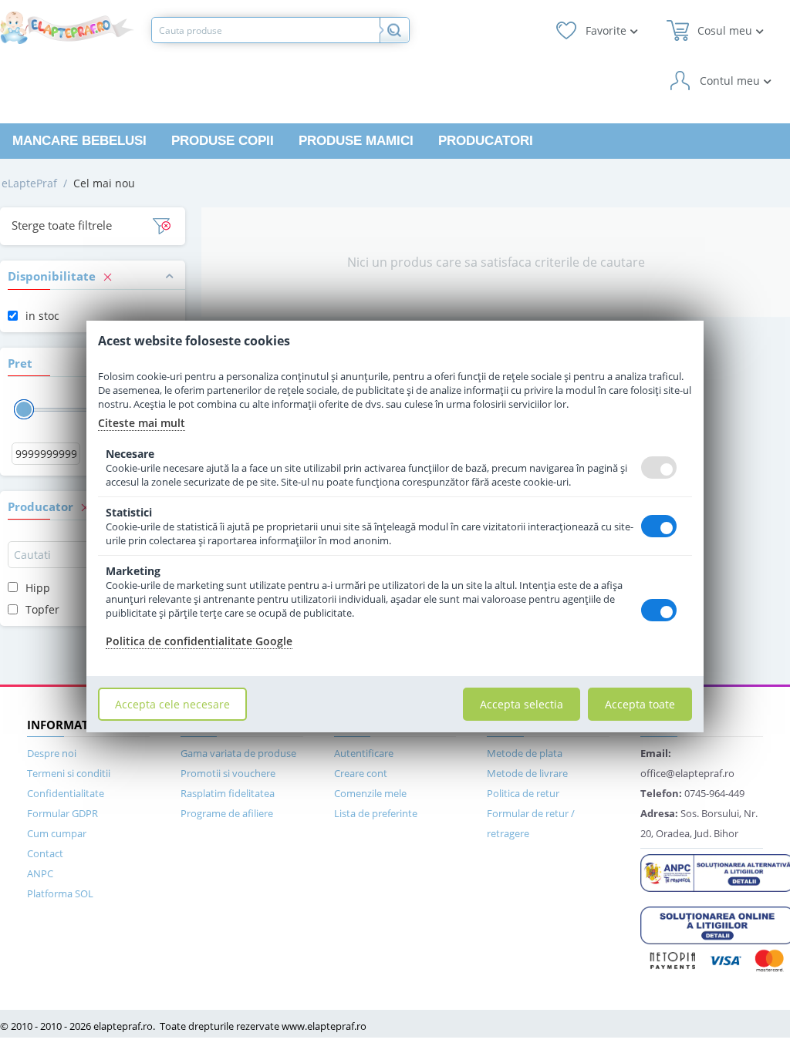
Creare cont (360, 773)
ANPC (40, 873)
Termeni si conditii (68, 773)
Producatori (485, 140)
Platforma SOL (60, 893)
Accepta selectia (521, 704)
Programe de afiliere (227, 813)
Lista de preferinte (375, 813)
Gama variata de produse (238, 753)
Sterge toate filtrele (62, 225)
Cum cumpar (56, 833)
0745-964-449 (692, 793)
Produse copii (222, 140)
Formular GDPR (62, 813)
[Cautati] (394, 30)
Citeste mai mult (141, 422)
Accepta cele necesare (172, 704)
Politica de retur (523, 793)
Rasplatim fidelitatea (228, 793)
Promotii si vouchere (228, 773)
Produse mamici (356, 140)
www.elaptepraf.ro (324, 1026)
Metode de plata (524, 753)
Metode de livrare (527, 773)
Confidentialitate (65, 793)
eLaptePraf (29, 183)
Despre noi (51, 753)
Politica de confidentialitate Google (199, 641)
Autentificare (363, 753)
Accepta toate (640, 704)
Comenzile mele (370, 793)
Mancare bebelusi (79, 140)
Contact (45, 853)
